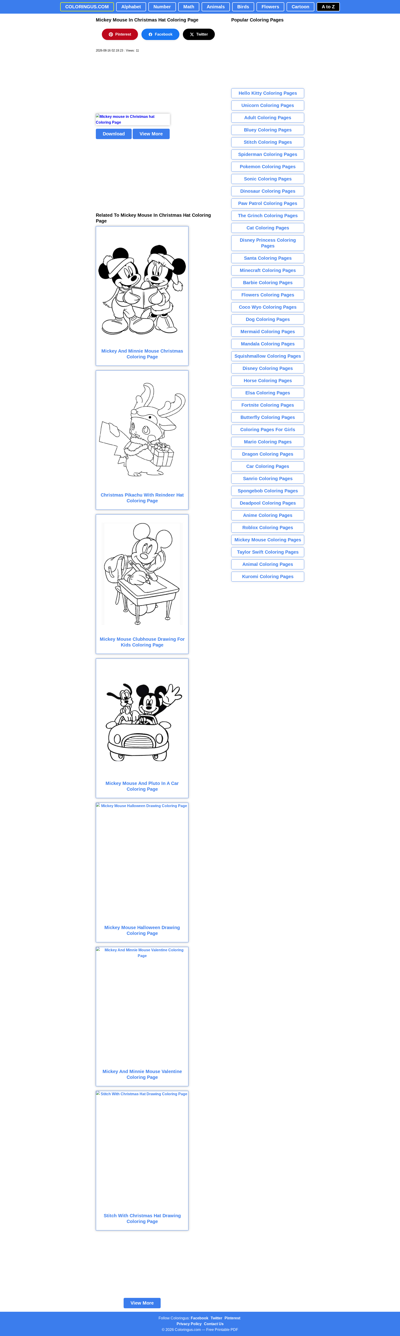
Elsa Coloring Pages (267, 392)
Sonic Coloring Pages (268, 178)
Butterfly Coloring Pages (268, 417)
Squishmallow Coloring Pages (267, 356)
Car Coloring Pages (267, 466)
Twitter (202, 34)
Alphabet (131, 6)
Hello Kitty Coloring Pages (268, 93)
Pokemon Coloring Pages (268, 166)
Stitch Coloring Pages (268, 142)
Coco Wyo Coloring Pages (268, 307)
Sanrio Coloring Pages (268, 478)
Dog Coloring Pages (268, 319)
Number (162, 6)
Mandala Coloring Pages (268, 343)
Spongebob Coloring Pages (268, 490)
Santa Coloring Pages (268, 258)
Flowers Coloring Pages (267, 294)
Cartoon (300, 6)
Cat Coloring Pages (268, 227)
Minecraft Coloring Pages (268, 270)
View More (151, 133)
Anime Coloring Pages (267, 515)
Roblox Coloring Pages (267, 527)
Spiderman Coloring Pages (267, 154)
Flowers (270, 6)
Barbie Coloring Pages (268, 282)
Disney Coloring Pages (268, 368)
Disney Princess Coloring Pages (268, 243)
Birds (243, 6)
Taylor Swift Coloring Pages (268, 552)
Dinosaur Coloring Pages (267, 191)
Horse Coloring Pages (268, 380)
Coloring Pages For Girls (267, 429)
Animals (216, 6)
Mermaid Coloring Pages (268, 331)
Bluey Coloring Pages (268, 129)
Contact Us (214, 1324)
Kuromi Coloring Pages (268, 576)
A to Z (328, 6)
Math (188, 6)
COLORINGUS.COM (87, 6)
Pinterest (123, 34)
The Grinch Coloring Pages (268, 215)
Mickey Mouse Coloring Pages (267, 539)
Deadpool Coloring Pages (268, 503)
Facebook (163, 34)
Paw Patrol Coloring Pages (267, 203)
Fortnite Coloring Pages (267, 405)
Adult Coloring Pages (267, 117)
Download (114, 133)
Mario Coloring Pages (268, 441)
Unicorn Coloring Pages (267, 105)
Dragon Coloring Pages (267, 454)
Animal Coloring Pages (267, 564)
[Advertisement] (130, 83)
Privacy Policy (189, 1324)
